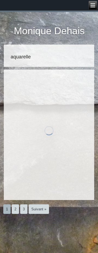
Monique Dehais (49, 30)
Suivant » (38, 209)
